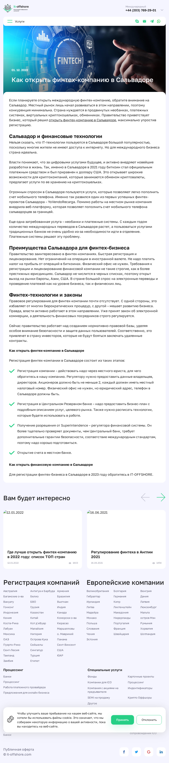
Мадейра (92, 612)
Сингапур (36, 650)
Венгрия (145, 591)
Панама (62, 639)
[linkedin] (161, 751)
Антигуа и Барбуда (42, 591)
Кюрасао (63, 623)
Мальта (145, 612)
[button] (145, 498)
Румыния (146, 623)
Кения (7, 617)
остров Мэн (147, 617)
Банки (7, 676)
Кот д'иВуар (38, 623)
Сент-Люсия (11, 650)
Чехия (91, 634)
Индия (61, 607)
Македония (121, 612)
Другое (92, 703)
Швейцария (121, 634)
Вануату (8, 601)
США (60, 650)
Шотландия (147, 634)
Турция (35, 655)
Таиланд (8, 655)
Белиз (34, 596)
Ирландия (93, 601)
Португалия (121, 623)
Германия (120, 596)
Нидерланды (122, 617)
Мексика (9, 634)
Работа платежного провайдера (24, 687)
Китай (34, 617)
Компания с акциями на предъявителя (103, 689)
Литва (90, 607)
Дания (144, 596)
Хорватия (146, 628)
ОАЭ (6, 639)
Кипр (117, 601)
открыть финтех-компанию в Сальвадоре (82, 120)
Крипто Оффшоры (140, 697)
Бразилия (63, 596)
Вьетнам (62, 601)
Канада (62, 612)
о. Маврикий (65, 634)
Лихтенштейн (122, 607)
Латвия (144, 601)
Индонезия (10, 612)
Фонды (92, 676)
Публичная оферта (18, 749)
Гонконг (8, 607)
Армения (63, 591)
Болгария (120, 591)
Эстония (92, 639)
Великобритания (98, 591)
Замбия (8, 660)
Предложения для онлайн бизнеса (26, 692)
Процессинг (11, 681)
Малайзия (36, 628)
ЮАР (60, 655)
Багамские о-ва (13, 596)
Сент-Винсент (66, 644)
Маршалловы (65, 628)
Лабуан (8, 628)
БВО (33, 601)
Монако (92, 617)
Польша (92, 623)
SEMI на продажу (99, 697)
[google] (148, 751)
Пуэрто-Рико (11, 644)
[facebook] (124, 751)
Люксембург (148, 607)
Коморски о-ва (66, 617)
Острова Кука (39, 639)
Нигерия (36, 634)
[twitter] (136, 751)
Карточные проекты (141, 676)
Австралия (10, 591)
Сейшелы (36, 644)
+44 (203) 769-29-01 (141, 10)
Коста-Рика (10, 623)
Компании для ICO (100, 682)
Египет (34, 660)
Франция (119, 628)
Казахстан (37, 612)
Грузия (34, 607)
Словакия (93, 628)
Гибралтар (93, 596)
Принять (122, 719)
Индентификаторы (140, 688)
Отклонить (149, 719)
